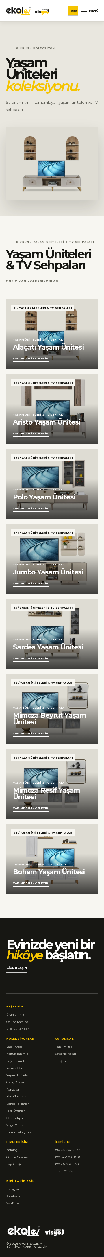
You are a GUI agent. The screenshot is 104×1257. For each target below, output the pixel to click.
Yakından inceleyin (31, 358)
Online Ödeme (17, 1157)
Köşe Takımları (17, 1061)
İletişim (60, 1061)
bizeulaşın (16, 969)
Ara (74, 10)
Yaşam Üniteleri (18, 1075)
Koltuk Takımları (18, 1054)
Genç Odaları (15, 1082)
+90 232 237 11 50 (67, 1164)
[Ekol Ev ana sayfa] (27, 11)
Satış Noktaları (65, 1054)
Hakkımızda (64, 1047)
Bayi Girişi (13, 1164)
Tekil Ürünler (15, 1111)
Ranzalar (12, 1089)
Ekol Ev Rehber (17, 1029)
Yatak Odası (14, 1047)
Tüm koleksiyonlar (19, 1132)
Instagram (13, 1189)
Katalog (12, 1150)
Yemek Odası (15, 1068)
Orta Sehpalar (16, 1118)
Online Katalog (17, 1022)
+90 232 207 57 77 (67, 1150)
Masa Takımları (17, 1096)
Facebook (13, 1196)
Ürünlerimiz (15, 1014)
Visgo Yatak (14, 1125)
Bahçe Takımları (18, 1104)
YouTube (12, 1203)
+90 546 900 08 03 (67, 1157)
